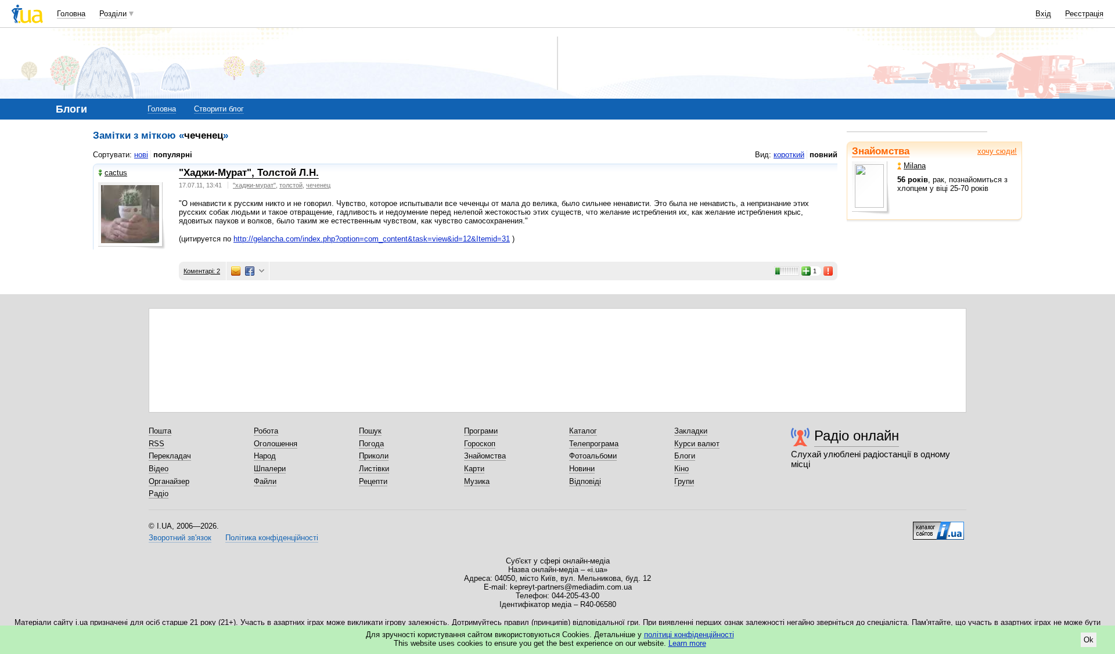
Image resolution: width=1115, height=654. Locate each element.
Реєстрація (1084, 13)
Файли (265, 481)
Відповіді (585, 481)
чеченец (318, 185)
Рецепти (373, 481)
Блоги (684, 455)
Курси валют (697, 443)
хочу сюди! (997, 151)
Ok (1089, 639)
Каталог (583, 431)
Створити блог (219, 108)
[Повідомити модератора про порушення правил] (829, 271)
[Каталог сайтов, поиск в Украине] (938, 526)
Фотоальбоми (593, 455)
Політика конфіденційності (271, 537)
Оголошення (275, 443)
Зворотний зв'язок (180, 537)
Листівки (374, 468)
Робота (266, 431)
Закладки (690, 431)
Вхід (1043, 13)
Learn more (687, 643)
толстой (291, 185)
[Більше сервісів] (261, 271)
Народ (265, 455)
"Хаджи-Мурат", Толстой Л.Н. (249, 172)
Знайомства (880, 151)
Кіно (681, 468)
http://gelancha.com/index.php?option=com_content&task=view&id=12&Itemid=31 (371, 238)
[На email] (235, 271)
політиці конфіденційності (689, 634)
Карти (474, 468)
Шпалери (270, 468)
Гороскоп (479, 443)
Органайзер (169, 481)
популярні (172, 154)
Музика (477, 481)
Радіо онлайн (856, 435)
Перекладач (170, 455)
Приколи (374, 455)
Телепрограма (593, 443)
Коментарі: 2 (202, 271)
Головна (71, 13)
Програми (481, 431)
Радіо (158, 493)
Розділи (113, 13)
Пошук (370, 431)
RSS (156, 443)
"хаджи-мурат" (254, 185)
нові (141, 154)
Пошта (160, 431)
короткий (789, 154)
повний (823, 154)
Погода (371, 443)
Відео (158, 468)
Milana (915, 165)
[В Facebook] (249, 271)
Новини (582, 468)
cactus (116, 172)
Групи (684, 481)
